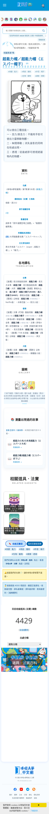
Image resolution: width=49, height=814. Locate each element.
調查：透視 (40, 76)
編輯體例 (13, 593)
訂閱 (25, 795)
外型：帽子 (40, 72)
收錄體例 (24, 630)
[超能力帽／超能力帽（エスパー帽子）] (18, 385)
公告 (20, 795)
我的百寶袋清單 (34, 544)
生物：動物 (27, 76)
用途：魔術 (27, 72)
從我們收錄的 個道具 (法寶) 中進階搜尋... (27, 36)
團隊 (15, 795)
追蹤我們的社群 (13, 573)
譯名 (30, 795)
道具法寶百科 (34, 44)
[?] (27, 63)
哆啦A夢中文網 (20, 44)
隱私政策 (37, 795)
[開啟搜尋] (44, 5)
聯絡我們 (29, 798)
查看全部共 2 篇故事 (14, 430)
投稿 (35, 798)
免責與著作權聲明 (18, 798)
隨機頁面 (42, 40)
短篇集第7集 (33, 48)
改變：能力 (13, 72)
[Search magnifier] (43, 31)
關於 (10, 795)
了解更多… (35, 811)
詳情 (27, 563)
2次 (7, 213)
